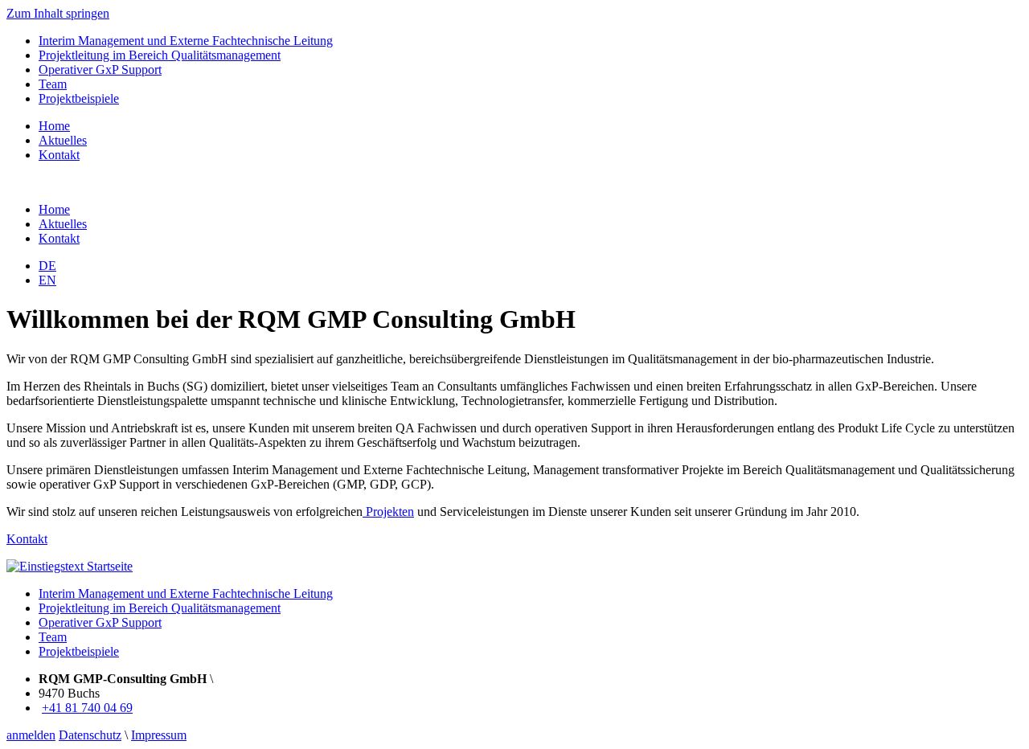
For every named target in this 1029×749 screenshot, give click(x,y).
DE (47, 265)
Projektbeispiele (79, 98)
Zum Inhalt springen (57, 13)
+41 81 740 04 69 (87, 707)
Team (53, 84)
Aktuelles (63, 140)
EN (47, 280)
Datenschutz (90, 735)
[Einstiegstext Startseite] (69, 566)
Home (54, 126)
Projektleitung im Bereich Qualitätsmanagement (160, 55)
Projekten (388, 511)
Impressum (159, 735)
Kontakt (59, 155)
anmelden (30, 735)
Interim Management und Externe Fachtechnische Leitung (186, 40)
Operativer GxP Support (100, 69)
